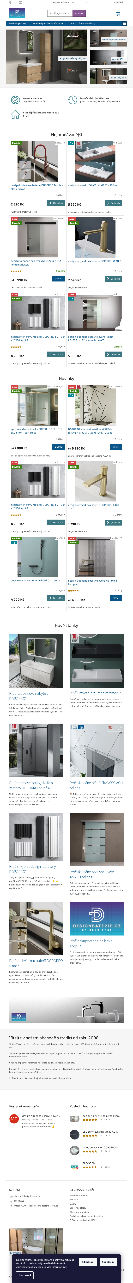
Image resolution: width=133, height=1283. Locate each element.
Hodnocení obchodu (62, 2)
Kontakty (73, 1199)
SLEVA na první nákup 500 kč (82, 1220)
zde (64, 1267)
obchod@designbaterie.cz (26, 1196)
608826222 (18, 1201)
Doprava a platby (77, 1208)
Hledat (78, 13)
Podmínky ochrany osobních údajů (85, 1216)
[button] (11, 57)
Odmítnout (86, 1262)
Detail (57, 278)
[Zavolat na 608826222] (13, 2)
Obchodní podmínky (78, 1212)
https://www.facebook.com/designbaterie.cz (35, 1205)
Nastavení (24, 1275)
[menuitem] (16, 23)
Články (72, 1204)
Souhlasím (107, 1262)
